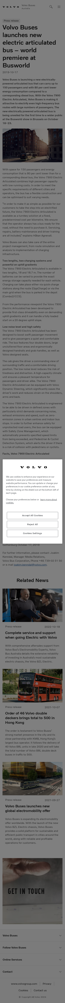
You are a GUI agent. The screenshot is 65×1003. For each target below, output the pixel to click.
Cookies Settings (32, 533)
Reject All (32, 524)
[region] (32, 501)
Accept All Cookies (32, 515)
